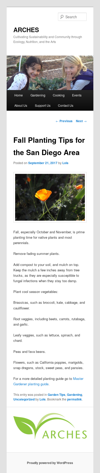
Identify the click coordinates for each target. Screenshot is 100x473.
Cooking (59, 95)
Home (18, 95)
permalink (74, 399)
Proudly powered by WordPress (50, 462)
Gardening (38, 95)
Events (77, 95)
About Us (20, 105)
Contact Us (65, 105)
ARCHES (26, 29)
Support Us (43, 105)
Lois (65, 162)
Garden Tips (56, 394)
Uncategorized (24, 399)
